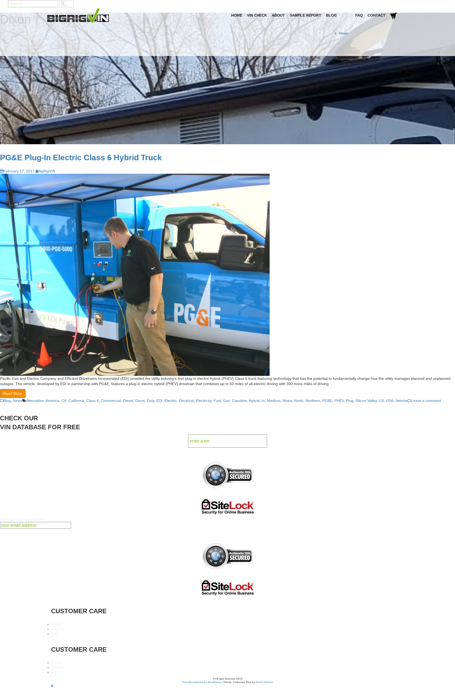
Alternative (35, 400)
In (263, 400)
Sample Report (305, 15)
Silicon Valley (366, 400)
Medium (273, 400)
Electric (171, 400)
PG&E (327, 400)
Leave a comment (426, 400)
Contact (376, 15)
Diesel (128, 400)
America (52, 400)
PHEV (339, 400)
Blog (331, 15)
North (298, 400)
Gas (226, 400)
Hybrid (254, 400)
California (76, 400)
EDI (159, 400)
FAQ (359, 15)
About (278, 15)
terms (56, 624)
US (381, 400)
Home (236, 15)
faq (54, 633)
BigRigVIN (46, 171)
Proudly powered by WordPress (201, 682)
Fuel (217, 400)
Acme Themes (264, 682)
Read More (12, 393)
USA (389, 400)
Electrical (186, 400)
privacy (57, 629)
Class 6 (92, 400)
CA (63, 400)
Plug (349, 400)
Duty (150, 400)
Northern (312, 400)
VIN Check (257, 15)
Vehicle (401, 400)
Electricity (203, 400)
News (343, 33)
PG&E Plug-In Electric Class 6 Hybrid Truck (81, 157)
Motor (287, 400)
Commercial (111, 400)
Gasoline (239, 400)
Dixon (140, 400)
